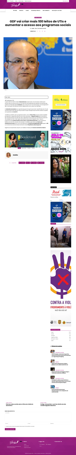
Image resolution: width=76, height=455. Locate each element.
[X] (40, 31)
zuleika (33, 28)
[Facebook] (37, 31)
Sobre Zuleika (53, 187)
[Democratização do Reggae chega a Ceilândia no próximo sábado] (53, 369)
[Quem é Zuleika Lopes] (60, 167)
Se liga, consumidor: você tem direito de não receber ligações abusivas (53, 404)
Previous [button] (52, 142)
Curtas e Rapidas (38, 17)
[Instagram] (46, 444)
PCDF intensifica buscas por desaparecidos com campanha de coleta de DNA (60, 391)
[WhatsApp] (45, 31)
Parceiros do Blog (54, 197)
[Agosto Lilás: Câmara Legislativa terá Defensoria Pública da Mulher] (61, 237)
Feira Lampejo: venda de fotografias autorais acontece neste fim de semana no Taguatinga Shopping (61, 355)
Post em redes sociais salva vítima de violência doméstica (19, 404)
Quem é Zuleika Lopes (58, 175)
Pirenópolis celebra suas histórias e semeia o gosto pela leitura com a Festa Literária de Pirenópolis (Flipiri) (61, 381)
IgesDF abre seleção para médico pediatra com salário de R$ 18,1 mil (60, 364)
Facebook (43, 444)
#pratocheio (24, 148)
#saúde (28, 148)
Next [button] (70, 142)
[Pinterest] (42, 31)
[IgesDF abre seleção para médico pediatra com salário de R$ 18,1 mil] (53, 361)
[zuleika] (9, 155)
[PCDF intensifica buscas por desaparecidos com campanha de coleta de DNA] (53, 386)
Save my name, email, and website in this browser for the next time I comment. (20, 426)
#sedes (33, 148)
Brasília (53, 241)
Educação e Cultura (60, 352)
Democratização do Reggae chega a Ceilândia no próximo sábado (60, 372)
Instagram (49, 444)
